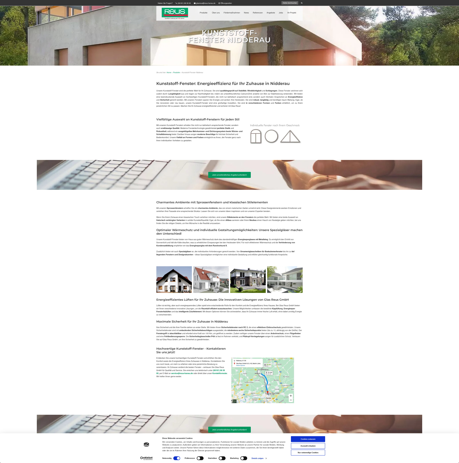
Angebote (271, 12)
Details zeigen (257, 458)
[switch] (200, 458)
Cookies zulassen (308, 439)
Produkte (203, 12)
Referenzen (258, 12)
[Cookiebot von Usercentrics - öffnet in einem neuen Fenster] (146, 458)
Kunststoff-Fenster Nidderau (229, 36)
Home (169, 72)
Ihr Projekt (291, 12)
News (246, 12)
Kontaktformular (219, 373)
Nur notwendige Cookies (308, 453)
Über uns (216, 12)
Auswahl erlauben (308, 446)
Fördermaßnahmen (232, 12)
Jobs (281, 12)
